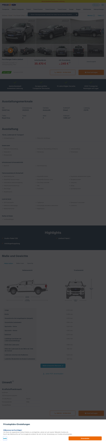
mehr (5, 438)
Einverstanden (85, 438)
